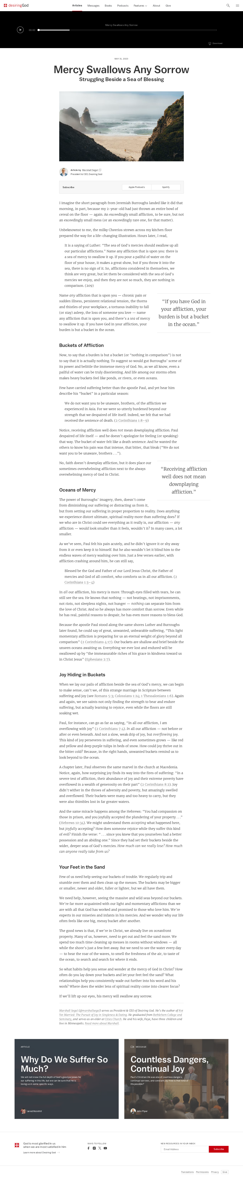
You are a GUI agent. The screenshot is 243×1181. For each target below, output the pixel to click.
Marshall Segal (68, 1010)
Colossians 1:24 (127, 696)
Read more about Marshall (102, 1023)
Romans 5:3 (103, 696)
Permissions (202, 1172)
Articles (77, 5)
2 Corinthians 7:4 (110, 729)
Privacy (215, 1172)
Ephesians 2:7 (97, 659)
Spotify (166, 187)
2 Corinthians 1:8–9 (131, 420)
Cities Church (113, 1019)
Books (108, 5)
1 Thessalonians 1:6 (156, 696)
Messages (94, 5)
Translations (187, 1172)
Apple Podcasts (137, 187)
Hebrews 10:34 (72, 823)
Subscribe (219, 1149)
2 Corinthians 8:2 (155, 784)
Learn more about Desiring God (39, 1152)
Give (168, 5)
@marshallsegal (90, 1010)
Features (139, 5)
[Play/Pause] (20, 29)
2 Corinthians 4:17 (96, 642)
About (156, 5)
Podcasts (122, 5)
